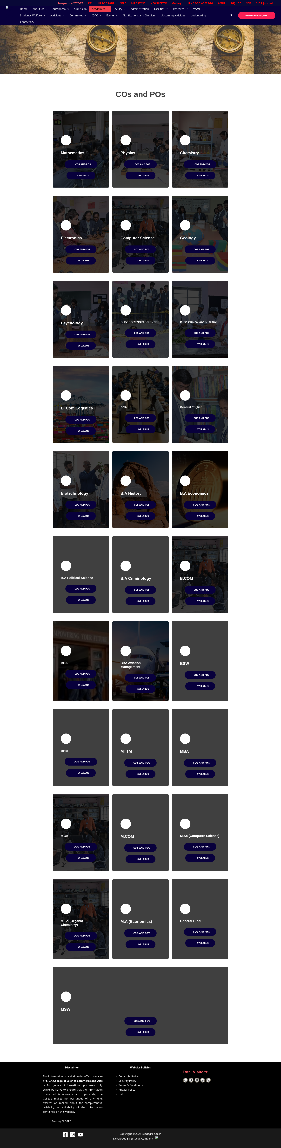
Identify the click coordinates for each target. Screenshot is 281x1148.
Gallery (176, 3)
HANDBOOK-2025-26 (200, 3)
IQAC (95, 15)
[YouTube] (80, 1134)
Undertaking (198, 15)
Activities (55, 15)
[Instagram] (73, 1134)
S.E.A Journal (264, 3)
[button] (231, 16)
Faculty (118, 9)
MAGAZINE (138, 3)
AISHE (222, 3)
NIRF (123, 3)
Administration (140, 9)
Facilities (159, 9)
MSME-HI (198, 9)
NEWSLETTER (158, 3)
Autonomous (61, 9)
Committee (76, 15)
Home (23, 9)
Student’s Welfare (31, 15)
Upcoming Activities (173, 15)
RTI (90, 3)
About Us (38, 9)
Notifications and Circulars (139, 15)
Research (178, 9)
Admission (80, 9)
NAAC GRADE (106, 3)
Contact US (27, 22)
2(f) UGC (236, 3)
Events (110, 15)
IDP (248, 3)
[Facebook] (65, 1134)
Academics (98, 9)
